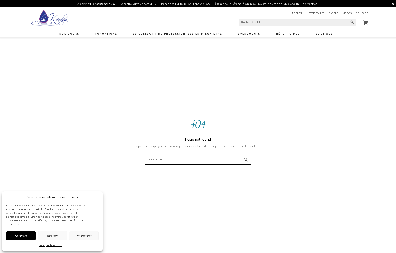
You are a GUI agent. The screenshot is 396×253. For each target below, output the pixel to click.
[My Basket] (365, 22)
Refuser (52, 236)
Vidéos (347, 13)
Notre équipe (315, 13)
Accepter (21, 236)
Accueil (297, 13)
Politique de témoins (50, 245)
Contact (362, 13)
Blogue (333, 13)
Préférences (84, 236)
